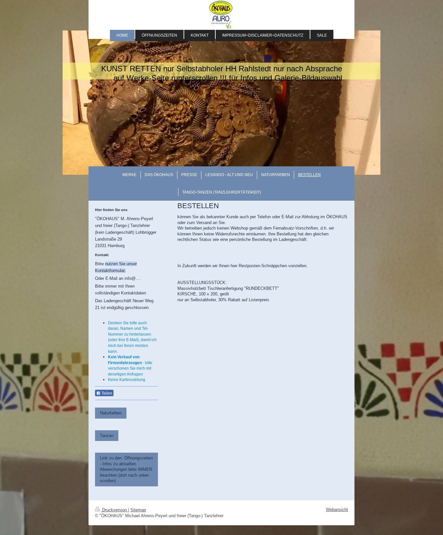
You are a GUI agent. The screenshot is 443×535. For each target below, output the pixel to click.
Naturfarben (111, 412)
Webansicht (337, 509)
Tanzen (107, 435)
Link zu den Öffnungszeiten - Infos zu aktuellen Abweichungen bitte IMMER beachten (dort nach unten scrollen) (126, 469)
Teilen (106, 393)
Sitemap (138, 509)
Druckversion (114, 509)
